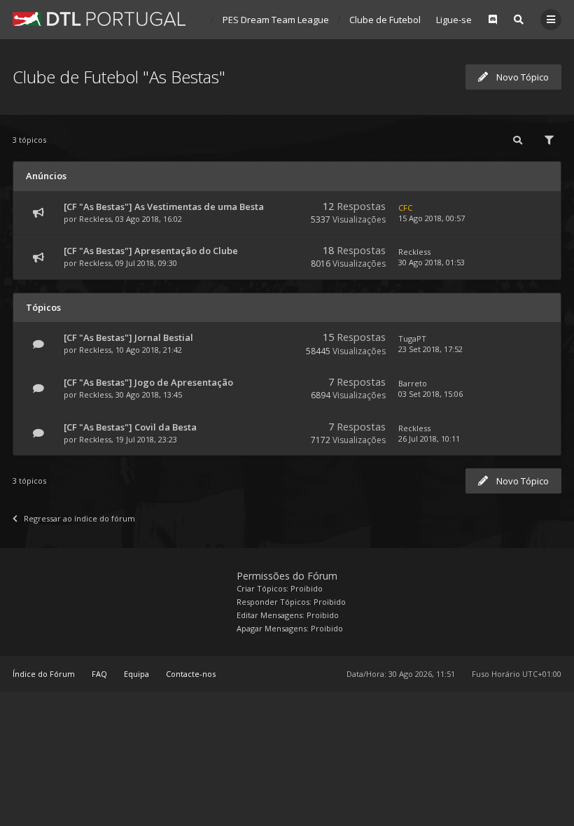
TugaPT (412, 338)
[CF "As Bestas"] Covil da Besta (130, 427)
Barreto (412, 383)
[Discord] (493, 19)
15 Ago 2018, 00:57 (431, 218)
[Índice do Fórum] (99, 19)
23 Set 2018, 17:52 (430, 349)
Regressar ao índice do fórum (79, 518)
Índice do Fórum (44, 673)
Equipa (136, 673)
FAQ (99, 673)
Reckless (95, 219)
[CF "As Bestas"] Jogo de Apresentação (148, 382)
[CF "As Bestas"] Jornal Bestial (128, 337)
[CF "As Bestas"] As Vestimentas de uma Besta (164, 206)
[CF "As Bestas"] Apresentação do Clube (151, 250)
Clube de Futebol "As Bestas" (411, 19)
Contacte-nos (191, 673)
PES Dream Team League (276, 19)
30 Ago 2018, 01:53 (431, 262)
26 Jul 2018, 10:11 (429, 438)
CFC (405, 207)
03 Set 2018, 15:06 (430, 393)
